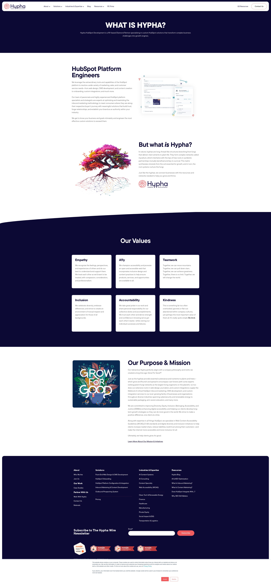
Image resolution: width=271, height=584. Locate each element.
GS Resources (243, 6)
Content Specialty (145, 483)
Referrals (77, 505)
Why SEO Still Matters (180, 496)
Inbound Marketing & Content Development (111, 487)
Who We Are (78, 475)
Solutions (56, 6)
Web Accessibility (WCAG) (149, 487)
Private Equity (144, 512)
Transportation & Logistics (148, 521)
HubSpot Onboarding (103, 479)
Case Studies (78, 488)
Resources (98, 6)
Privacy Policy (147, 566)
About (46, 6)
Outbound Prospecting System (106, 492)
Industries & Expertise (73, 6)
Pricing (98, 499)
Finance (142, 499)
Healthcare (143, 503)
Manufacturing (144, 508)
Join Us (76, 479)
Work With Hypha (80, 497)
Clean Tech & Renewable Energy (151, 495)
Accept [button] (165, 579)
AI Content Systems (146, 475)
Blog (89, 6)
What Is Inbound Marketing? (182, 483)
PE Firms (110, 6)
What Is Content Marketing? (182, 487)
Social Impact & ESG (146, 516)
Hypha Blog (176, 475)
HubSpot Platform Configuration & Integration (112, 483)
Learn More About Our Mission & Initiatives (145, 441)
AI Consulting (144, 479)
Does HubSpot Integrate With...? (183, 492)
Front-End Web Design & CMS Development (111, 475)
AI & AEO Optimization (180, 479)
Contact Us (259, 6)
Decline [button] (174, 579)
